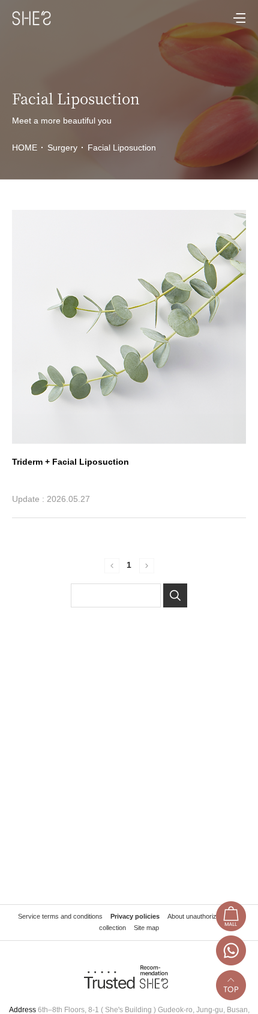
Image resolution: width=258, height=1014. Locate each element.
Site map (146, 927)
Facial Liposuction (122, 147)
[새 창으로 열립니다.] (231, 918)
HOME (28, 147)
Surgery (62, 147)
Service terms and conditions (60, 916)
